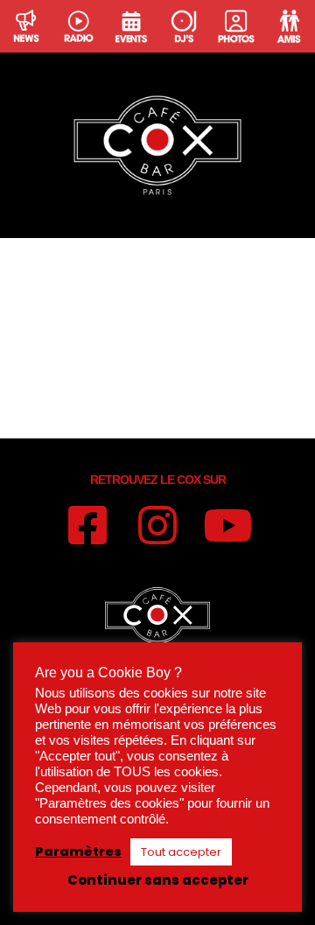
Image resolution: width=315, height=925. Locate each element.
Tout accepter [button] (181, 852)
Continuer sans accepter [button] (157, 880)
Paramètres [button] (78, 851)
